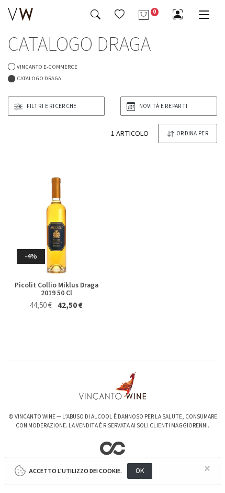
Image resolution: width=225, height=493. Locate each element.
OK (140, 471)
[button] (119, 14)
